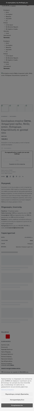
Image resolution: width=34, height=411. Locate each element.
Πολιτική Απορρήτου (7, 389)
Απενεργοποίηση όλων (17, 400)
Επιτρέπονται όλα (17, 405)
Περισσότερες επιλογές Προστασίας (17, 394)
